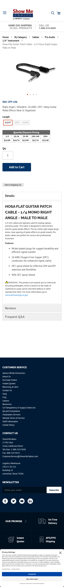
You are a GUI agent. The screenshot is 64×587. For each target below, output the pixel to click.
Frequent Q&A (15, 317)
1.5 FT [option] (25, 122)
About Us (6, 376)
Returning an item (10, 387)
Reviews (10, 308)
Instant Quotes (8, 383)
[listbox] (26, 123)
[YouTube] (22, 501)
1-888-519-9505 (18, 449)
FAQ (4, 397)
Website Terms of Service (13, 418)
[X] (13, 501)
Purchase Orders (9, 380)
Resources (6, 404)
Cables (36, 37)
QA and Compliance (11, 411)
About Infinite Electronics (13, 373)
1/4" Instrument (11, 40)
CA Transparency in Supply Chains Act (18, 407)
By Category (20, 37)
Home (5, 37)
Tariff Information (10, 421)
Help (4, 393)
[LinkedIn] (30, 501)
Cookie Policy (8, 425)
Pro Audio (50, 37)
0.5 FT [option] (8, 122)
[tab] (32, 196)
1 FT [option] (17, 122)
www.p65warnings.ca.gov (16, 295)
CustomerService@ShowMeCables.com (20, 456)
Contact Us (7, 390)
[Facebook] (5, 501)
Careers (5, 400)
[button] (4, 12)
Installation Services (11, 414)
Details (9, 196)
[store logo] (23, 14)
